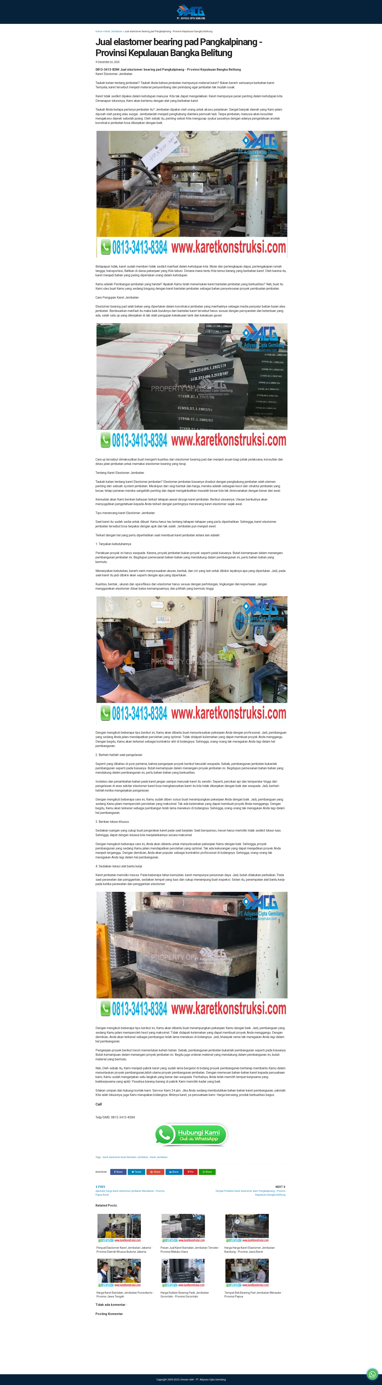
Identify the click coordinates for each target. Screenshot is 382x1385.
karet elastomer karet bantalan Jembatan (126, 1157)
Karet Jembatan (113, 31)
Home (99, 31)
